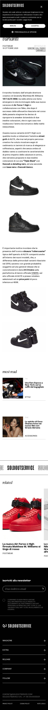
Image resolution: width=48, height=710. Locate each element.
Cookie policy (24, 703)
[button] (24, 32)
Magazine (7, 641)
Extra (6, 650)
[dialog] (24, 18)
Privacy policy (7, 703)
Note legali (41, 703)
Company (7, 669)
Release (6, 660)
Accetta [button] (35, 26)
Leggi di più (27, 20)
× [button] (41, 7)
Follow (6, 678)
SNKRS (35, 273)
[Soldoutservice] (5, 626)
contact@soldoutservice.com (17, 694)
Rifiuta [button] (13, 26)
